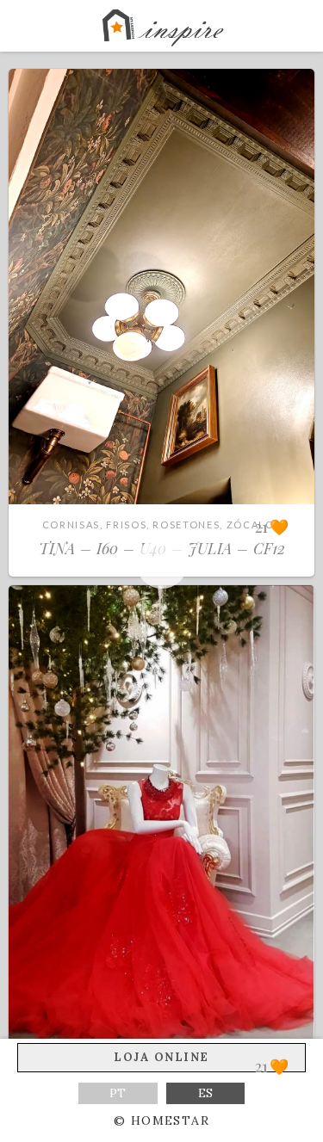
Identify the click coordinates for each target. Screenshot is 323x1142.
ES (205, 1093)
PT (117, 1093)
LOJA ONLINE (161, 1057)
